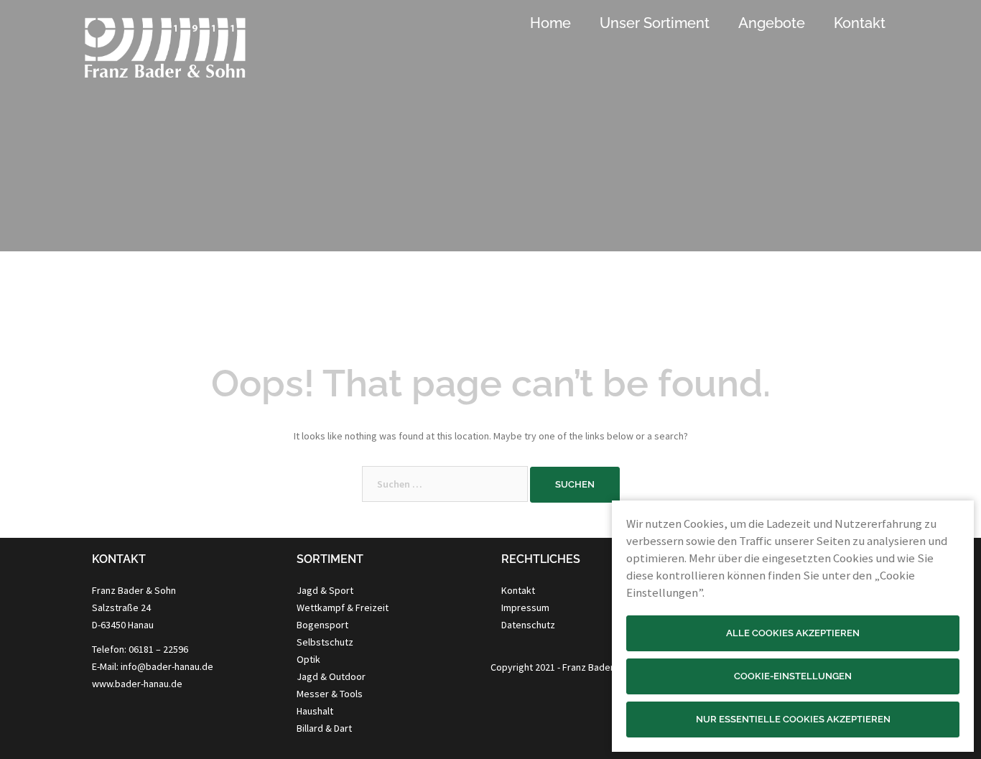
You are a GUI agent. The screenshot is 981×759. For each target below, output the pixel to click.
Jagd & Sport (325, 590)
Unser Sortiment (655, 23)
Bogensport (322, 624)
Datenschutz (528, 624)
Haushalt (315, 710)
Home (550, 23)
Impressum (525, 607)
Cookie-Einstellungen (793, 676)
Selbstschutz (325, 641)
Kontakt (859, 23)
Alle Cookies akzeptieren (793, 633)
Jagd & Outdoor (331, 676)
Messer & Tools (330, 693)
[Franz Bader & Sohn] (164, 54)
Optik (308, 659)
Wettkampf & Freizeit (343, 607)
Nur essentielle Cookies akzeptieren (793, 719)
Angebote (771, 23)
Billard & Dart (324, 728)
